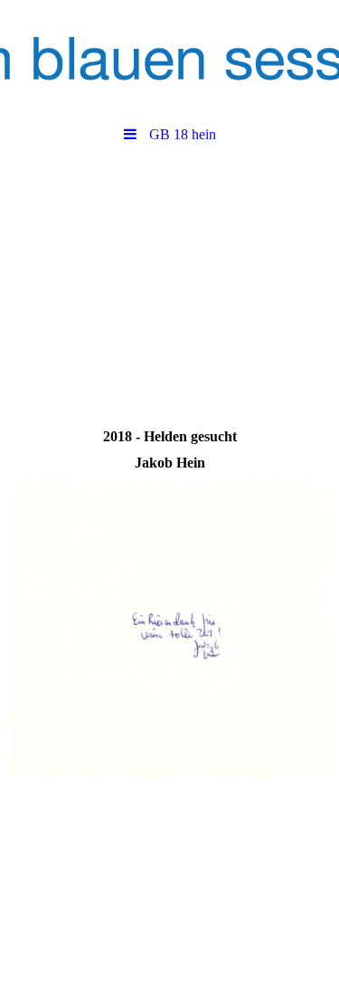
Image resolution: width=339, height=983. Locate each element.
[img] (169, 59)
